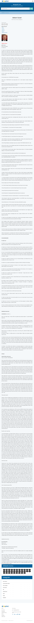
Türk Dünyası (5, 587)
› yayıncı (3, 28)
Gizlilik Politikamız (11, 620)
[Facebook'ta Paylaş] (2, 24)
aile (3, 589)
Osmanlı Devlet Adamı (6, 583)
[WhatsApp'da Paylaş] (7, 24)
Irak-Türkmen (5, 581)
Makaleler (3, 615)
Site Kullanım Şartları (4, 620)
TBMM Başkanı (5, 585)
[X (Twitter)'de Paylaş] (5, 24)
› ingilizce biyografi (4, 32)
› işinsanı (3, 31)
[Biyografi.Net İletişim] (5, 606)
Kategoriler (3, 611)
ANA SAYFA (3, 12)
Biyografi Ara (5, 1)
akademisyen (5, 591)
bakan (4, 595)
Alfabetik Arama (4, 612)
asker (4, 593)
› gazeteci (3, 30)
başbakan (4, 597)
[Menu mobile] (32, 1)
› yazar (3, 27)
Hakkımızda (3, 616)
